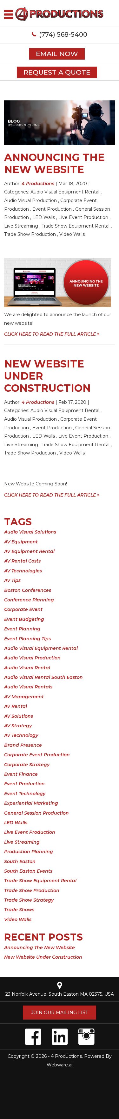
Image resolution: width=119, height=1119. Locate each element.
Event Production (52, 209)
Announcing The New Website (54, 163)
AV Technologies (23, 571)
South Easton (20, 861)
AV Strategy (18, 726)
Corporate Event (23, 609)
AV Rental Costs (22, 561)
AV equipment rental (29, 551)
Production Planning (28, 851)
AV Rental (15, 706)
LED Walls (43, 217)
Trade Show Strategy (29, 900)
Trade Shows (19, 909)
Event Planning (22, 629)
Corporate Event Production (37, 755)
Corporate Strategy (27, 764)
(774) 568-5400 (63, 34)
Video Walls (72, 234)
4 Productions (66, 1056)
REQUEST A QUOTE (56, 72)
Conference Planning (29, 600)
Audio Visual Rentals (28, 687)
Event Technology (24, 793)
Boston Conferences (27, 590)
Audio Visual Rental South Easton (43, 677)
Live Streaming (21, 226)
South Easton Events (28, 871)
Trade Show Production (30, 234)
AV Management (24, 697)
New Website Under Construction (43, 957)
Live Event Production (83, 217)
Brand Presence (23, 745)
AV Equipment (21, 542)
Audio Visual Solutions (30, 532)
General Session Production (36, 813)
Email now (57, 54)
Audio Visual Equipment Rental (64, 192)
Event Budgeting (24, 619)
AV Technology (21, 735)
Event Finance (21, 774)
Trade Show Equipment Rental (75, 226)
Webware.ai (59, 1065)
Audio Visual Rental (27, 668)
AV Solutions (18, 716)
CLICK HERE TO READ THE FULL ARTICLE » (52, 334)
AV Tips (12, 580)
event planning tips (27, 639)
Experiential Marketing (31, 803)
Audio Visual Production (30, 200)
